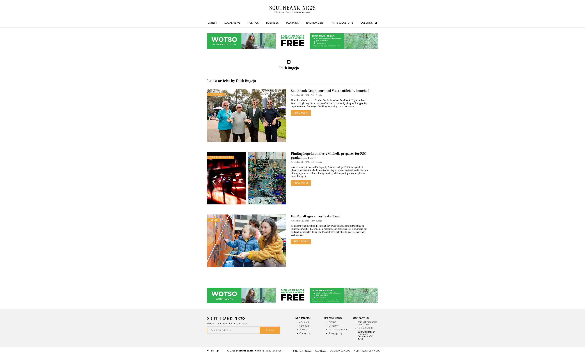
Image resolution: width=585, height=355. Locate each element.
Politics (253, 22)
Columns (366, 22)
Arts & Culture (342, 22)
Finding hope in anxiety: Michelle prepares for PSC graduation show (328, 156)
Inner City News (302, 351)
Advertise (304, 330)
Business (272, 22)
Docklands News (340, 351)
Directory (333, 326)
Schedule (304, 326)
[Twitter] (217, 350)
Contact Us (304, 333)
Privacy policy (335, 333)
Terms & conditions (338, 330)
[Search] (375, 22)
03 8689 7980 (365, 328)
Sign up (270, 330)
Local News (232, 22)
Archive (332, 322)
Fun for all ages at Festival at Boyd (315, 216)
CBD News (320, 351)
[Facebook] (208, 350)
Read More (300, 113)
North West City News (367, 351)
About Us (304, 322)
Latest (212, 22)
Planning (292, 22)
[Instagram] (212, 350)
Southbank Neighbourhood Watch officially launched (330, 91)
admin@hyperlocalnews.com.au (367, 323)
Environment (315, 22)
